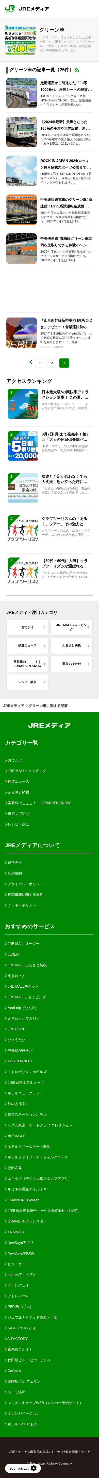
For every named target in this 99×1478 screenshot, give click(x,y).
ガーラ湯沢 (16, 1392)
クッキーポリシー (21, 905)
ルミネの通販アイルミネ (27, 1189)
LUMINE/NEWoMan (23, 1200)
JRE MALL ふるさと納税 (27, 965)
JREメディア (13, 706)
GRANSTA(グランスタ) (26, 1221)
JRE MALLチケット (23, 986)
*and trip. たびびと (22, 1008)
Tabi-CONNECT (20, 1061)
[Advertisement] (49, 290)
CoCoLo (14, 1371)
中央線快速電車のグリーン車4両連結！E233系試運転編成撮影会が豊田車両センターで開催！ (66, 206)
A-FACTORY (17, 1339)
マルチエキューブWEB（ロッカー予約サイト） (45, 1403)
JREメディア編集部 (51, 346)
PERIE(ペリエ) (19, 1307)
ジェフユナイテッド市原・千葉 (32, 1317)
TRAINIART (16, 1232)
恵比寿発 (14, 1168)
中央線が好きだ (19, 1050)
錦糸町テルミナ (19, 1349)
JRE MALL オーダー (23, 944)
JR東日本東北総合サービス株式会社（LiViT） (43, 1211)
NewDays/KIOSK (21, 1253)
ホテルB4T (16, 1136)
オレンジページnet (22, 1413)
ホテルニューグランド (25, 1093)
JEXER (13, 954)
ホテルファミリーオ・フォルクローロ (37, 1157)
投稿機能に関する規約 (25, 895)
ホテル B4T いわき (22, 1424)
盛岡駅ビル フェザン (24, 1381)
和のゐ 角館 (16, 1104)
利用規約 (14, 873)
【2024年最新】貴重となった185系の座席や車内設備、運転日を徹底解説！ (66, 128)
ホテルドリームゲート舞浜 (28, 1146)
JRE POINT (16, 1029)
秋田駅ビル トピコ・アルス (29, 1360)
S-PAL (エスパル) (21, 1328)
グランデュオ (18, 1285)
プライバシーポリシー (25, 884)
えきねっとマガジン (23, 1018)
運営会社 (14, 863)
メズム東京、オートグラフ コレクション (40, 1125)
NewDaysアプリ (20, 1243)
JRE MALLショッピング (26, 997)
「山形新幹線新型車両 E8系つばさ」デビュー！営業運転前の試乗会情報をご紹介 (66, 327)
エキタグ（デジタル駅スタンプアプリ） (39, 1179)
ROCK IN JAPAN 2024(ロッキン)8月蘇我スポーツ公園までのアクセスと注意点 (65, 167)
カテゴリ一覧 (21, 743)
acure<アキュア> (21, 1275)
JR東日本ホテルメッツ (25, 1082)
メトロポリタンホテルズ (27, 1072)
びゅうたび (16, 1040)
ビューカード (18, 1264)
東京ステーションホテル (27, 1114)
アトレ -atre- (17, 1296)
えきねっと (16, 976)
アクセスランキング (29, 381)
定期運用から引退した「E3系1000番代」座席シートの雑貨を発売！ (65, 89)
